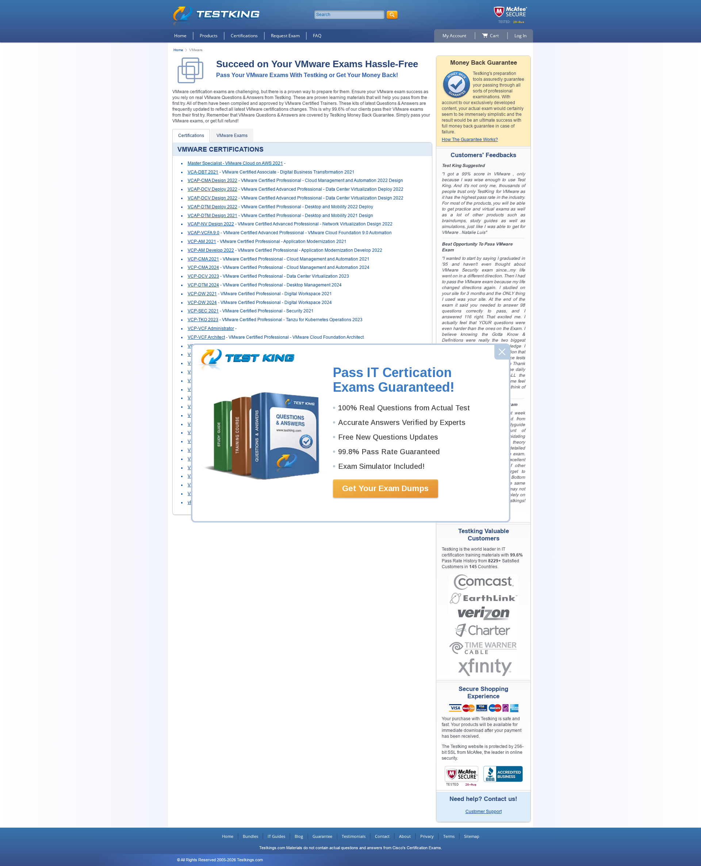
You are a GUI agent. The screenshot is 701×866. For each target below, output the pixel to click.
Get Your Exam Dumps (385, 488)
